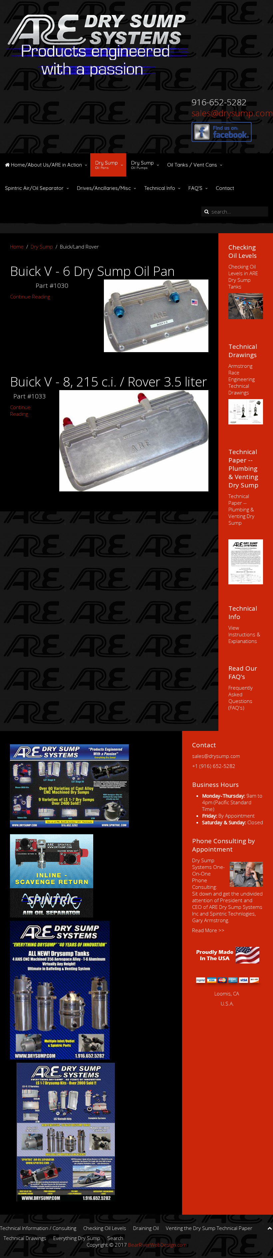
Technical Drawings (25, 1238)
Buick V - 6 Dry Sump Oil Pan (92, 271)
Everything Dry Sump (76, 1238)
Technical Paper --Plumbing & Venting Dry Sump (241, 509)
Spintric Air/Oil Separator (34, 188)
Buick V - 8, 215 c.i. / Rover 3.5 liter (108, 381)
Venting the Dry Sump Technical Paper (209, 1228)
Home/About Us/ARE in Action (46, 165)
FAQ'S (195, 188)
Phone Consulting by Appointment (223, 845)
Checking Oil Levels (104, 1228)
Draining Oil (146, 1228)
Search (115, 1238)
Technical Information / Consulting (38, 1228)
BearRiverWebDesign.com (157, 1244)
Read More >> (208, 930)
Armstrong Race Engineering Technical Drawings (241, 379)
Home (17, 246)
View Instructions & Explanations (244, 634)
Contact (225, 188)
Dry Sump (106, 165)
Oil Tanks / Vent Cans (192, 165)
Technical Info (159, 188)
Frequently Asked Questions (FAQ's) (240, 697)
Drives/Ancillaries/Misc (104, 188)
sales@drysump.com (232, 113)
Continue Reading (30, 296)
